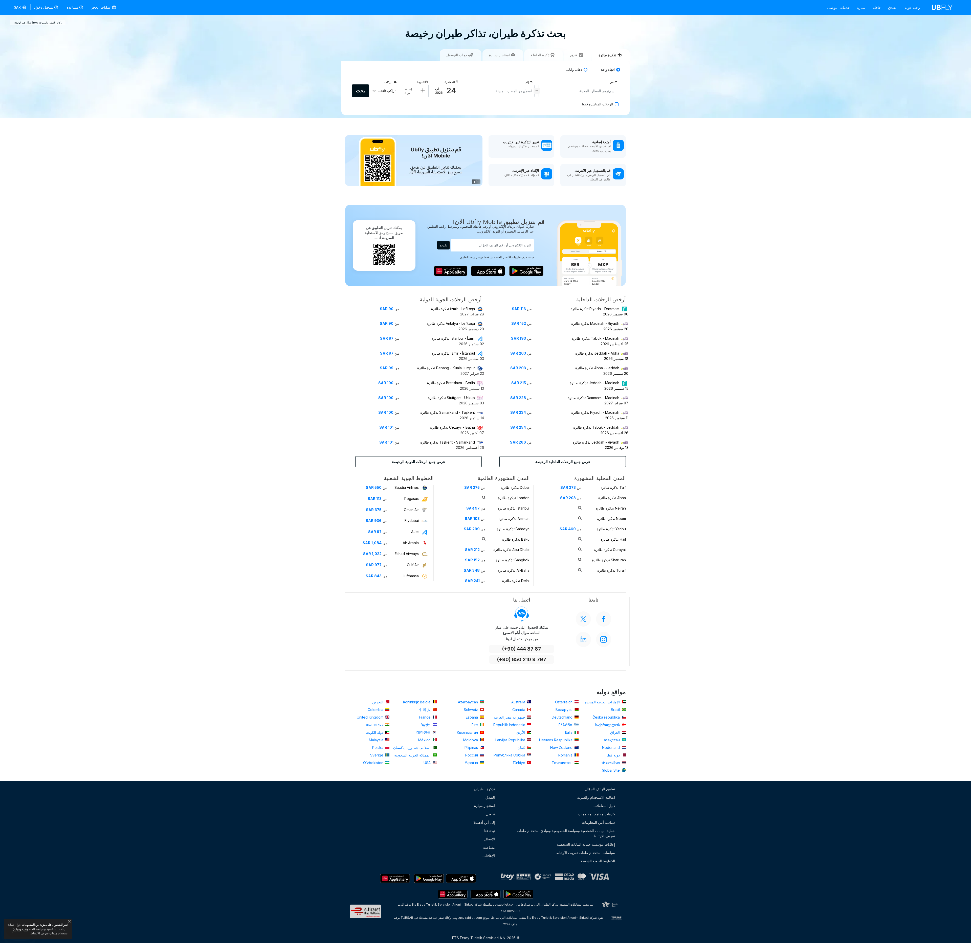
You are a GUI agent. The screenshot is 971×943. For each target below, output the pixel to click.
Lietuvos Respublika (556, 740)
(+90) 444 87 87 (521, 649)
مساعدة (72, 7)
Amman (514, 518)
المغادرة (450, 82)
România (565, 755)
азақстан (612, 740)
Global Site (611, 770)
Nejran (611, 508)
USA (428, 763)
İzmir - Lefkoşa (453, 309)
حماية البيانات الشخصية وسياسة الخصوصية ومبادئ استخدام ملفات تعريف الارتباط (566, 833)
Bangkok (512, 560)
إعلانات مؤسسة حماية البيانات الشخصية (586, 844)
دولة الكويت (375, 732)
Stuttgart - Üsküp (451, 398)
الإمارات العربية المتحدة (603, 702)
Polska (378, 747)
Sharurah (609, 560)
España (472, 717)
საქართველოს (608, 725)
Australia (518, 702)
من (611, 82)
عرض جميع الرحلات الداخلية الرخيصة (562, 461)
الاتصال (489, 839)
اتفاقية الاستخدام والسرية (596, 797)
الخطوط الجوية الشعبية (598, 861)
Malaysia (376, 740)
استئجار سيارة (484, 805)
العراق (615, 732)
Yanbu (611, 529)
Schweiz (471, 709)
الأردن (521, 732)
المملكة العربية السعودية (413, 755)
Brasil (616, 709)
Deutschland (562, 717)
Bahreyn (513, 529)
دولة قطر (613, 755)
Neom (611, 518)
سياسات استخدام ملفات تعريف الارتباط (585, 852)
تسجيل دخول (43, 7)
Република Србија (510, 755)
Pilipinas (472, 747)
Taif (613, 487)
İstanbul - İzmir (453, 338)
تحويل (490, 814)
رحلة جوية (912, 7)
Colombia (376, 709)
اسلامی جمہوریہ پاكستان (412, 747)
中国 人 (425, 709)
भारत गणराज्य (375, 725)
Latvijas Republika (510, 740)
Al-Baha (513, 570)
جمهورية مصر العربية (510, 717)
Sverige (377, 755)
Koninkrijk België (417, 702)
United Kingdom (370, 717)
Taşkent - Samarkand (447, 442)
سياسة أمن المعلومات (598, 822)
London (513, 498)
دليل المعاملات (604, 805)
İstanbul (513, 508)
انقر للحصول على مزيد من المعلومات (44, 925)
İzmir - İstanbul (453, 353)
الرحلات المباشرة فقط (597, 104)
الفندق (892, 7)
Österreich (564, 702)
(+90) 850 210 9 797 (521, 659)
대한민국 (424, 732)
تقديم (443, 245)
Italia (569, 732)
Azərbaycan (468, 702)
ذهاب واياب (574, 70)
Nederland (611, 747)
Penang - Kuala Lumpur (446, 368)
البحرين (378, 702)
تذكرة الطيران (484, 789)
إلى (527, 82)
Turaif (611, 570)
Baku (515, 539)
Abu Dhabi (511, 549)
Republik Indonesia (509, 725)
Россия (472, 755)
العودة (421, 82)
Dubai (515, 487)
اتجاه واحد (608, 70)
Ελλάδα (566, 725)
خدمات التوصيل (838, 7)
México (425, 740)
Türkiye (519, 763)
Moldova (471, 740)
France (425, 717)
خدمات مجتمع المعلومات (596, 814)
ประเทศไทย (611, 763)
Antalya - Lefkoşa (451, 323)
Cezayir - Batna (452, 427)
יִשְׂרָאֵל (426, 725)
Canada (519, 709)
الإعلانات (488, 856)
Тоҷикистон (562, 763)
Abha (612, 498)
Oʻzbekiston (373, 763)
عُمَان (522, 747)
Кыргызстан (468, 732)
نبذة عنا (489, 831)
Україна (472, 763)
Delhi (515, 581)
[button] (20, 7)
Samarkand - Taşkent (447, 412)
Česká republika (606, 717)
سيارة (861, 7)
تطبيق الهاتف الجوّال (600, 789)
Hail (613, 539)
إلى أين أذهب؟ (484, 822)
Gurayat (610, 549)
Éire (475, 725)
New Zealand (561, 747)
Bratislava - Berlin (451, 383)
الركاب (388, 82)
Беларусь (564, 709)
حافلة (877, 7)
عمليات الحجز (101, 7)
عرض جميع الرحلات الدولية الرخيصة (418, 461)
